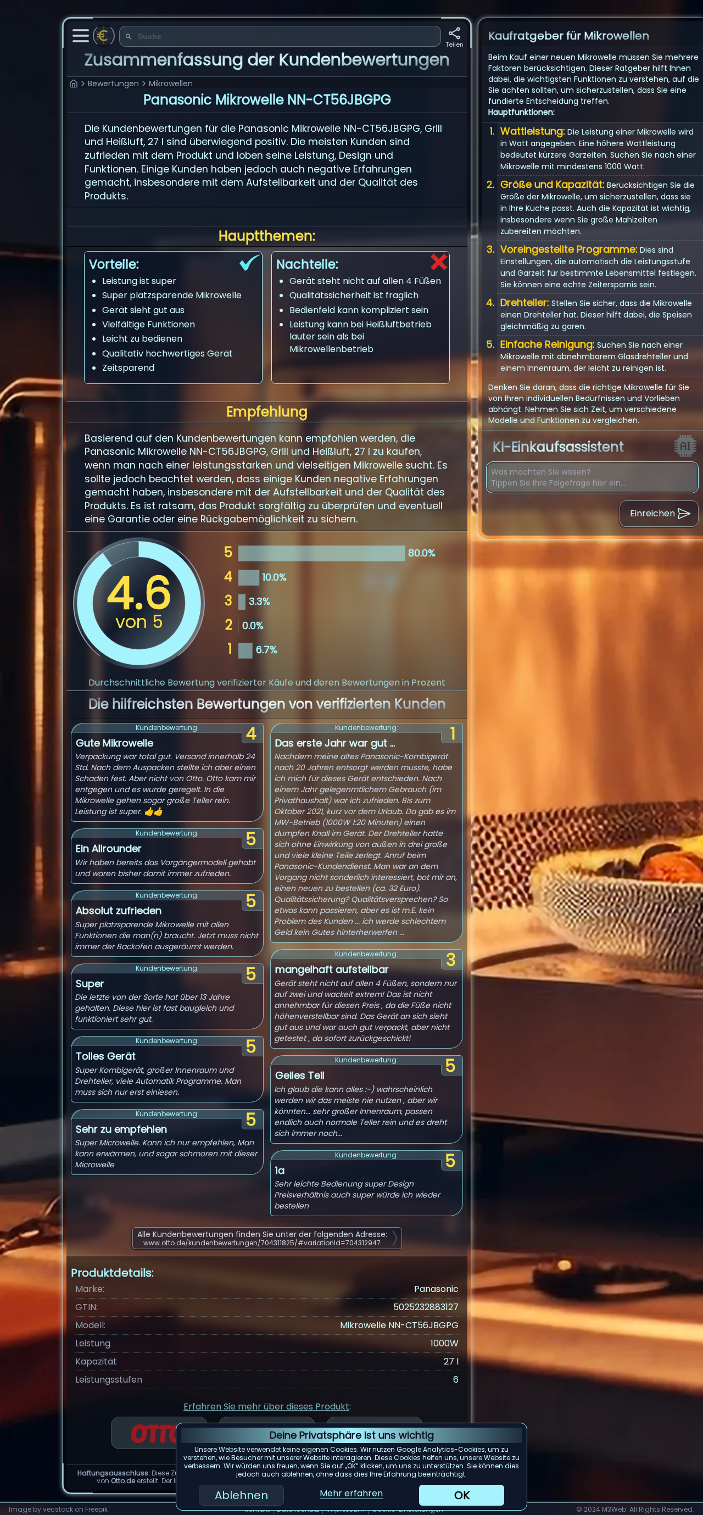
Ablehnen (241, 1495)
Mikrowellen (171, 83)
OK (462, 1495)
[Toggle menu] (81, 36)
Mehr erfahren (351, 1493)
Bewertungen (113, 83)
